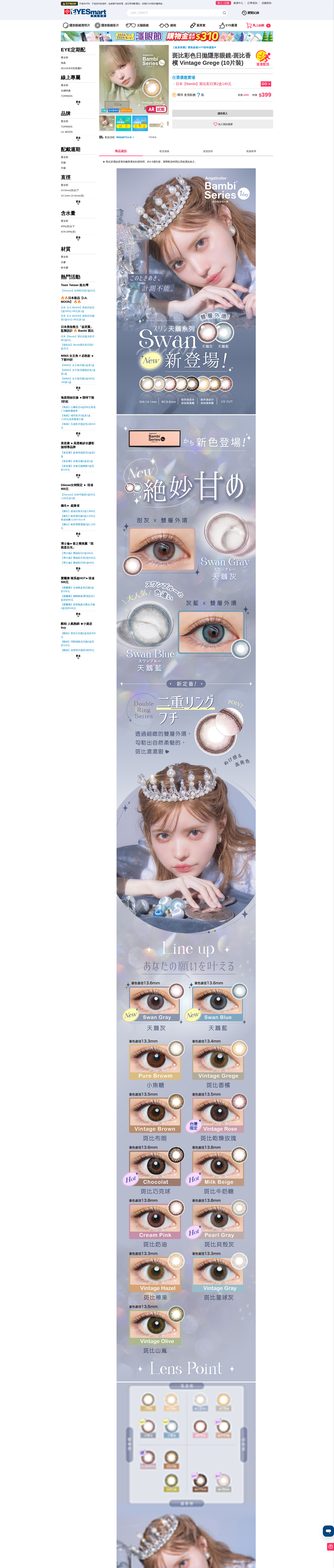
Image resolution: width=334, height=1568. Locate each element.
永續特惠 (66, 90)
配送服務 (164, 151)
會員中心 (238, 3)
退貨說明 (208, 151)
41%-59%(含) (68, 231)
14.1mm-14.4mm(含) (72, 195)
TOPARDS (66, 96)
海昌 (63, 62)
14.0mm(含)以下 (70, 190)
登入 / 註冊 (223, 3)
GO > (266, 84)
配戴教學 (251, 151)
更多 (78, 102)
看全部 (64, 57)
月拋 (63, 168)
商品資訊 (121, 151)
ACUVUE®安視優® (71, 68)
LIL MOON (67, 131)
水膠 (63, 262)
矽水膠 (64, 267)
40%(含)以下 (68, 226)
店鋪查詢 (266, 3)
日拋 (63, 162)
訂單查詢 (252, 3)
